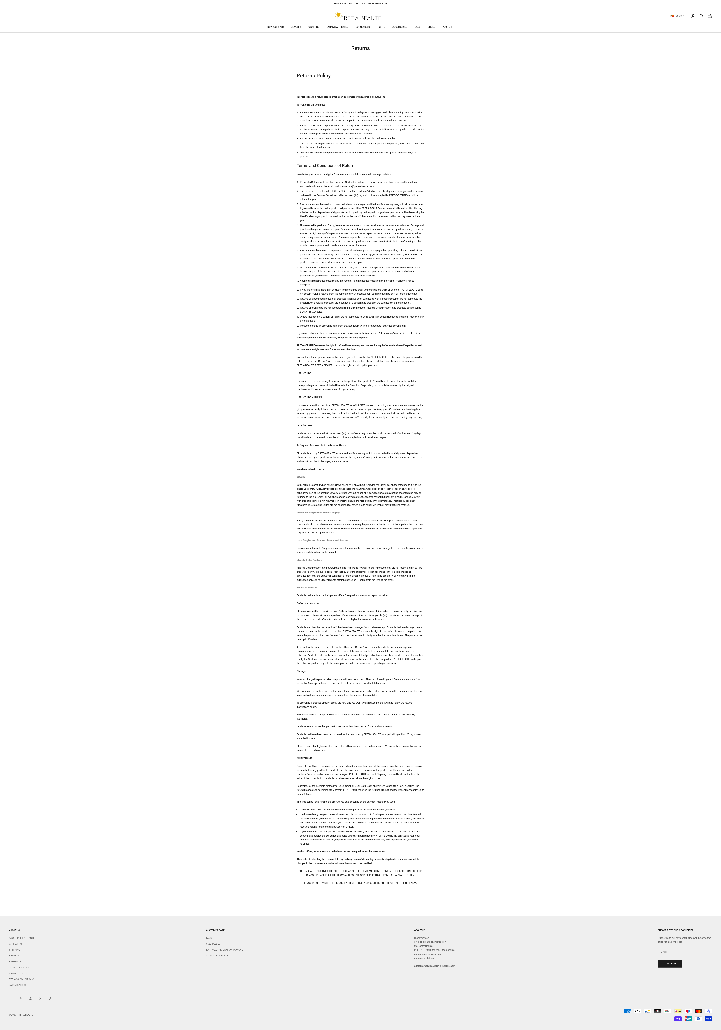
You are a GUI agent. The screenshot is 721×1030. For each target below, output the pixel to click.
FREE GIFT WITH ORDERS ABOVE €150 (370, 3)
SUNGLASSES (363, 27)
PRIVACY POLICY (18, 973)
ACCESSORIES (399, 27)
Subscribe (670, 963)
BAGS (417, 27)
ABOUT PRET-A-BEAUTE (22, 937)
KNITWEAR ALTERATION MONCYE (224, 949)
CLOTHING (313, 27)
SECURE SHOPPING (19, 967)
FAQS (209, 937)
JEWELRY (296, 27)
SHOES (431, 27)
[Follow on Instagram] (30, 998)
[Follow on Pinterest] (40, 998)
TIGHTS (381, 27)
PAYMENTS (15, 961)
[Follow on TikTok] (50, 998)
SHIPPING (14, 949)
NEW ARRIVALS (275, 27)
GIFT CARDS (16, 943)
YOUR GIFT (448, 27)
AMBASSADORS (17, 985)
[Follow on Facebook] (11, 998)
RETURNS (14, 955)
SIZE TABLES (213, 943)
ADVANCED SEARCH (217, 955)
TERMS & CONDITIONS (21, 979)
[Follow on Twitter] (21, 998)
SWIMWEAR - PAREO (337, 27)
